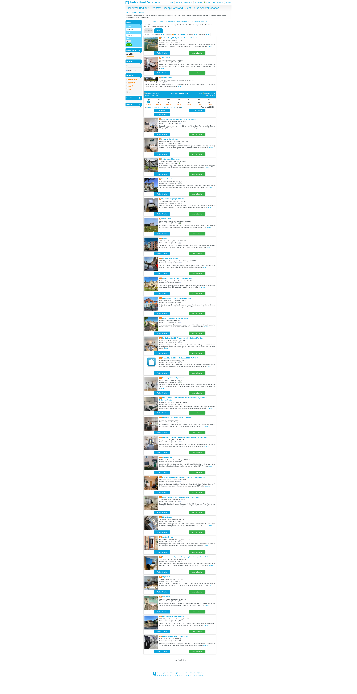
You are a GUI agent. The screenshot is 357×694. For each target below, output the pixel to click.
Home (171, 2)
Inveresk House (166, 77)
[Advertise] (173, 673)
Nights (128, 38)
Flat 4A (164, 238)
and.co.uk (145, 2)
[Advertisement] (223, 48)
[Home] (159, 673)
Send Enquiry (197, 110)
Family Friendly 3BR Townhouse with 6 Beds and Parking (182, 338)
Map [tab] (158, 30)
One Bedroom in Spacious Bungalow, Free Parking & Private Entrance (187, 557)
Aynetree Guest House (170, 258)
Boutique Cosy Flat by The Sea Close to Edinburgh (179, 38)
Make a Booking (197, 53)
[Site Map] (201, 673)
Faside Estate (166, 218)
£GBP (214, 2)
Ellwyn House (167, 517)
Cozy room (166, 597)
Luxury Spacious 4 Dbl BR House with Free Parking (180, 497)
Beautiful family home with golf (173, 616)
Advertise (220, 2)
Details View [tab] (148, 30)
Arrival (128, 32)
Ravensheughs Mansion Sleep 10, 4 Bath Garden (178, 119)
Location (128, 26)
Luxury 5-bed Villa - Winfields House (175, 318)
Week (157, 95)
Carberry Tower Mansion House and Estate (177, 278)
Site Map (228, 2)
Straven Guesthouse (168, 179)
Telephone (162, 110)
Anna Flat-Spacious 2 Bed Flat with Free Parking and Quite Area (184, 437)
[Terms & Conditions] (192, 673)
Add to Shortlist (162, 53)
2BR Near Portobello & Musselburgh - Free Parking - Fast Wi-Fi (184, 477)
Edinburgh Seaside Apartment (173, 378)
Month (157, 93)
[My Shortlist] (165, 673)
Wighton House (167, 577)
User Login (178, 2)
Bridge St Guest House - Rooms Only (175, 636)
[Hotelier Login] (180, 673)
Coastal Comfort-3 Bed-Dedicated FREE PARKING (180, 358)
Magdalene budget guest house (172, 199)
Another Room (167, 537)
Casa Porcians (167, 457)
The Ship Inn (165, 58)
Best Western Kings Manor (170, 159)
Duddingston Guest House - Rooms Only (176, 298)
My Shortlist (198, 2)
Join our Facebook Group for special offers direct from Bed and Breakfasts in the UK (179, 22)
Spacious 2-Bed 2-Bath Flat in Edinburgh (176, 417)
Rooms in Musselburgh (169, 139)
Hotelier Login (188, 2)
